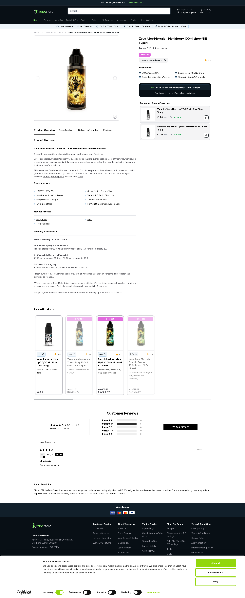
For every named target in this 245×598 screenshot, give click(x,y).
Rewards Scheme (101, 533)
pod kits (46, 176)
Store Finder (123, 552)
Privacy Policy (197, 528)
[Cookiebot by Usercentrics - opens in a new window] (24, 592)
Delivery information (88, 130)
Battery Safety (149, 546)
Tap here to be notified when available (175, 93)
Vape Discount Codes (128, 538)
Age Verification (198, 542)
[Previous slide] (38, 78)
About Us (122, 528)
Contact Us (98, 528)
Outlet (134, 20)
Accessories (122, 20)
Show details (153, 592)
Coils (94, 20)
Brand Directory (125, 533)
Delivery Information (102, 538)
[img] (46, 449)
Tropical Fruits (43, 223)
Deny (215, 581)
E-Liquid (47, 20)
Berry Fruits (41, 219)
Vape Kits (59, 20)
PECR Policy (197, 552)
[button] (206, 60)
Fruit (89, 219)
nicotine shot (121, 170)
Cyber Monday (124, 547)
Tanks (83, 20)
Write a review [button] (180, 426)
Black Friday (123, 542)
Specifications (66, 130)
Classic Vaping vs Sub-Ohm (152, 535)
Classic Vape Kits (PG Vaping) (176, 535)
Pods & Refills (72, 20)
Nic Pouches (107, 20)
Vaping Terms (148, 550)
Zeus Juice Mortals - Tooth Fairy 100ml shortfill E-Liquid (76, 320)
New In (36, 20)
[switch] (87, 592)
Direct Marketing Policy (202, 547)
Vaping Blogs (148, 528)
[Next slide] (115, 78)
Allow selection (215, 572)
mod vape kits (57, 176)
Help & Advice (147, 20)
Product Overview (44, 130)
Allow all (215, 563)
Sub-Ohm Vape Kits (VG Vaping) (176, 542)
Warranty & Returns (102, 542)
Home (36, 32)
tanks (80, 176)
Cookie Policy (198, 538)
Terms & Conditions (200, 533)
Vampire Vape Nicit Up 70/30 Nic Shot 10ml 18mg (46, 320)
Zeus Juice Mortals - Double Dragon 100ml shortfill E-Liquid (139, 320)
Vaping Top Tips (149, 541)
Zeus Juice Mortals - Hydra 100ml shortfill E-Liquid (109, 320)
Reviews (107, 130)
